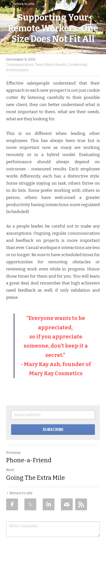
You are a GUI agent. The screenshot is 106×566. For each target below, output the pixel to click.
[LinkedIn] (48, 504)
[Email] (67, 504)
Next (10, 470)
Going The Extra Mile (35, 477)
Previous (13, 453)
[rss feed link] (81, 504)
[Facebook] (12, 504)
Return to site (23, 4)
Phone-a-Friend (28, 460)
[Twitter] (30, 504)
